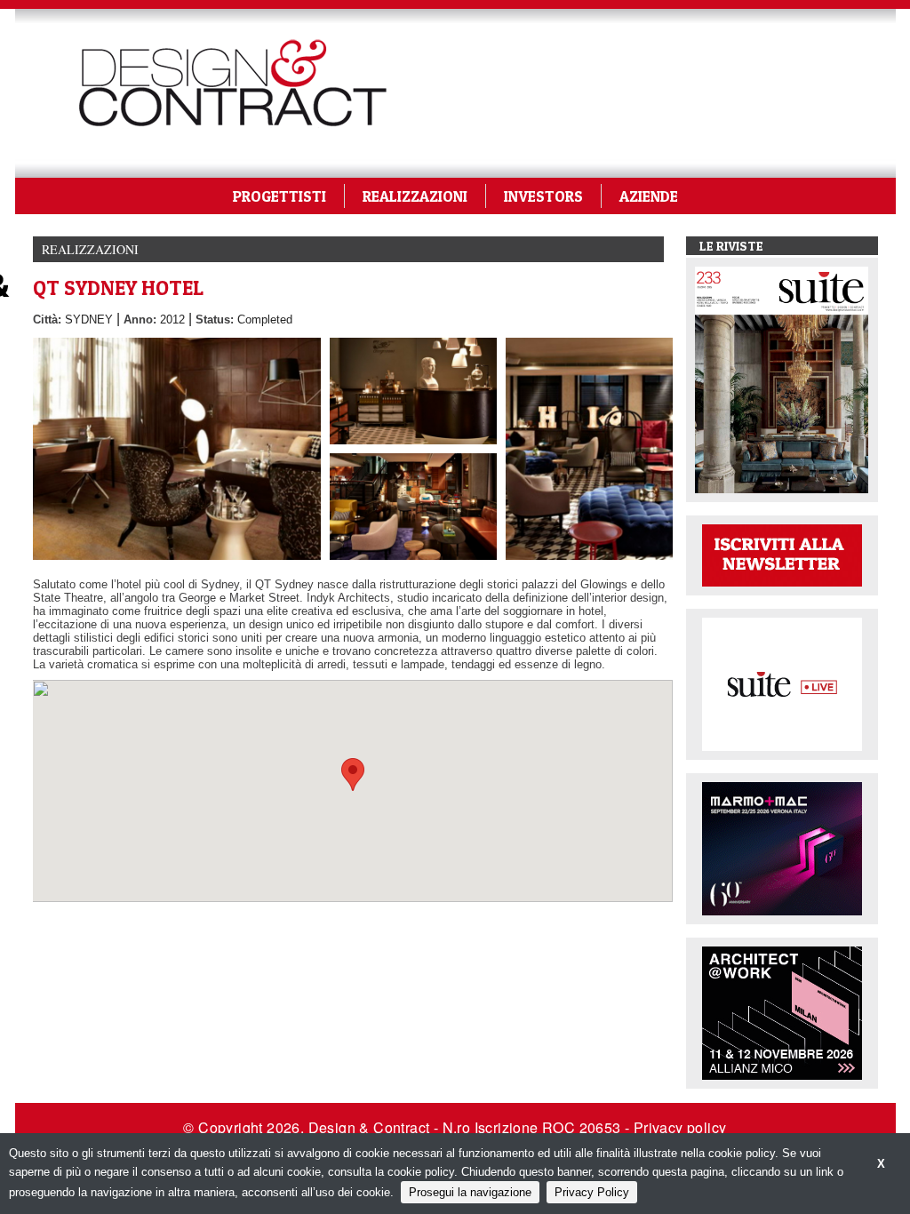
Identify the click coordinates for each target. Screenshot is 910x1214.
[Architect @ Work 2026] (782, 1011)
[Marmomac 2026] (782, 847)
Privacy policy (680, 1127)
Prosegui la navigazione (470, 1192)
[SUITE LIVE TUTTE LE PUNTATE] (782, 683)
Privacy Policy (592, 1192)
